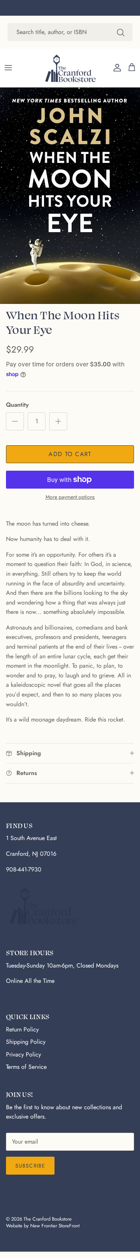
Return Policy (22, 1029)
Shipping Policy (26, 1041)
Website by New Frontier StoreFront (43, 1225)
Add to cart (70, 454)
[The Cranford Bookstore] (70, 67)
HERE (96, 9)
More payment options (70, 497)
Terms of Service (26, 1066)
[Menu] (8, 67)
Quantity (17, 405)
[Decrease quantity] (15, 421)
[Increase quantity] (58, 421)
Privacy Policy (23, 1054)
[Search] (120, 32)
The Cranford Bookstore (48, 1218)
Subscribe (30, 1165)
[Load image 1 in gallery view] (70, 195)
